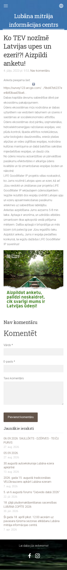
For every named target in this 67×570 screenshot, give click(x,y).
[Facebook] (29, 556)
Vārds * (8, 345)
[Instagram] (37, 556)
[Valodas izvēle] (61, 6)
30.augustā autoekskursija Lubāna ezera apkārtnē (29, 465)
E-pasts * (9, 361)
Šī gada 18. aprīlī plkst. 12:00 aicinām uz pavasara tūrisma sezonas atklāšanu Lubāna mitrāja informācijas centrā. (31, 521)
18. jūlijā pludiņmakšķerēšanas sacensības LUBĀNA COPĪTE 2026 (30, 504)
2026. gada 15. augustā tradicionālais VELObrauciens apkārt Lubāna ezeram (27, 479)
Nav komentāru (40, 70)
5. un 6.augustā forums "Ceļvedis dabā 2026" (32, 492)
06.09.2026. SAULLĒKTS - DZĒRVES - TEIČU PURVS (31, 440)
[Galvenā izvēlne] (6, 6)
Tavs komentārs (14, 378)
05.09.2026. (11, 453)
